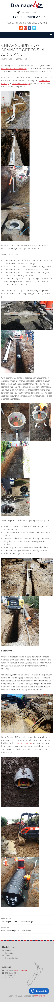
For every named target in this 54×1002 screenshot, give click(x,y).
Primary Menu (51, 35)
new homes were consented (13, 68)
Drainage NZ (22, 59)
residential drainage (21, 83)
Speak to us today (24, 743)
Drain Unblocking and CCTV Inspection (16, 929)
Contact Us (9, 953)
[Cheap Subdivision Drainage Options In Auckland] (15, 109)
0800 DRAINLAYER (29, 16)
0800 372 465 (39, 22)
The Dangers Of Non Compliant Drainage (17, 920)
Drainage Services (11, 958)
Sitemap (8, 950)
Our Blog (8, 955)
